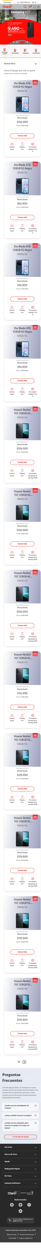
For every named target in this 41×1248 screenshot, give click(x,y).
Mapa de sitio (11, 1235)
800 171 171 (17, 1221)
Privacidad (12, 1238)
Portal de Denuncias (27, 1235)
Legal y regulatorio (25, 1238)
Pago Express (25, 2)
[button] (30, 7)
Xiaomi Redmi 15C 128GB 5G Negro (22, 738)
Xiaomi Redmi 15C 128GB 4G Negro (22, 412)
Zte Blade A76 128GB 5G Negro (22, 85)
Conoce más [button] (22, 136)
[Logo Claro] (7, 6)
